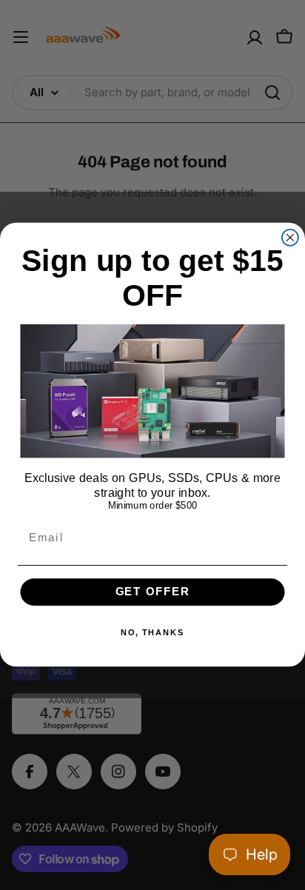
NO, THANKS (153, 633)
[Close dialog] (290, 238)
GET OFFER (152, 592)
